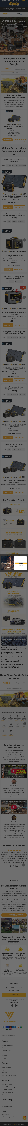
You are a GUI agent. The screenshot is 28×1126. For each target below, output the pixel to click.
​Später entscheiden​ (21, 565)
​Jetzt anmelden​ (21, 563)
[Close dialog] (26, 556)
